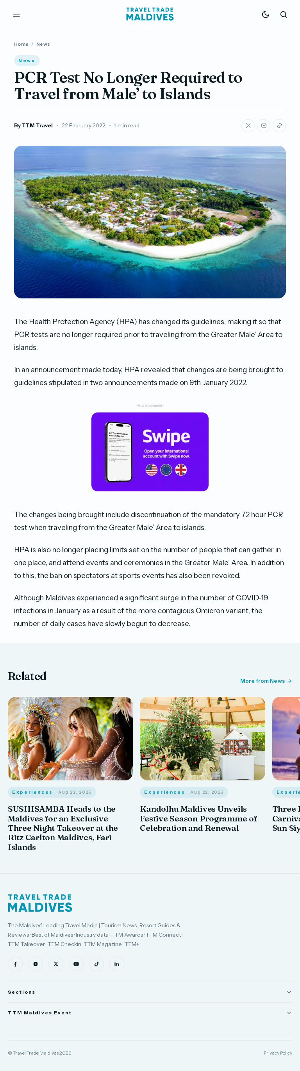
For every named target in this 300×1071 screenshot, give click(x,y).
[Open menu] (16, 14)
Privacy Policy (278, 1053)
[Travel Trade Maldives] (40, 903)
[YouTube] (76, 964)
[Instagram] (35, 964)
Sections (22, 992)
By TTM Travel (33, 125)
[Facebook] (15, 964)
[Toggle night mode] (265, 14)
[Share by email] (263, 125)
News (43, 44)
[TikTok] (96, 964)
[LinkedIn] (116, 964)
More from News (262, 681)
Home (21, 44)
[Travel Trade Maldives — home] (150, 14)
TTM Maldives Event (40, 1013)
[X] (55, 964)
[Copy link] (279, 125)
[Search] (283, 14)
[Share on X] (248, 125)
